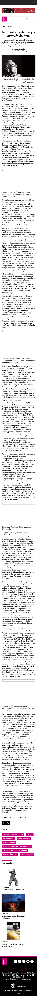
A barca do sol (27, 854)
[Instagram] (15, 961)
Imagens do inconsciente (13, 835)
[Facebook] (4, 823)
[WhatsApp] (32, 961)
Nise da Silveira (9, 842)
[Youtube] (28, 961)
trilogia (29, 835)
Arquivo (7, 26)
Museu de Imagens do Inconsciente (17, 846)
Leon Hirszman (24, 838)
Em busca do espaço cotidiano (15, 850)
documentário (8, 838)
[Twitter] (8, 823)
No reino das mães (10, 854)
